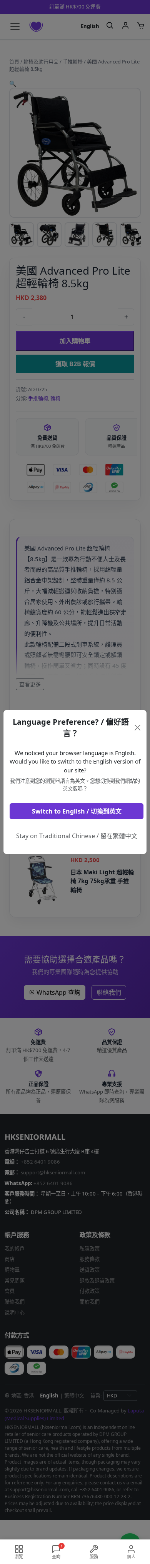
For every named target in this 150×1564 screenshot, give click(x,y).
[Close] (137, 728)
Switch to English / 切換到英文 (77, 811)
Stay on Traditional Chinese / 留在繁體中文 (76, 836)
